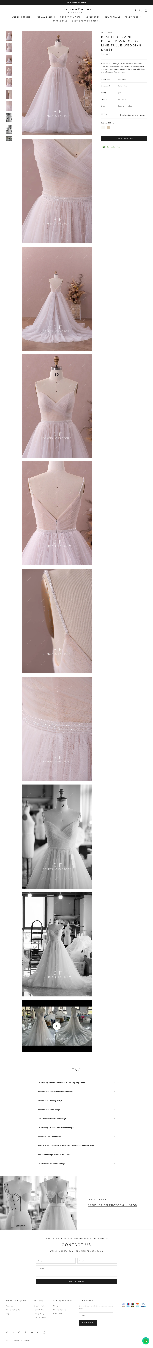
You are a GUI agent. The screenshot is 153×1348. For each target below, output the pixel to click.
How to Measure (59, 1310)
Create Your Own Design (86, 21)
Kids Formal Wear (70, 17)
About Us (9, 1306)
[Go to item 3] (9, 59)
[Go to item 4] (9, 71)
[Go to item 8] (9, 118)
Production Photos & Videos (112, 1205)
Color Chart (57, 1314)
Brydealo (106, 32)
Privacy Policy (39, 1314)
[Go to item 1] (9, 36)
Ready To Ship (133, 17)
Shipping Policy (39, 1306)
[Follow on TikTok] (38, 1332)
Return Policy (39, 1310)
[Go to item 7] (9, 106)
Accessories (93, 17)
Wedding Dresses (22, 17)
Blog (7, 1314)
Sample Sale (60, 21)
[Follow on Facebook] (7, 1332)
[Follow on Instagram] (19, 1332)
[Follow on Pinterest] (25, 1332)
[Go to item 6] (9, 94)
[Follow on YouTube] (32, 1332)
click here (130, 115)
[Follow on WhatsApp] (44, 1332)
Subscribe (87, 1323)
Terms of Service (40, 1318)
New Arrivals (112, 17)
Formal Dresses (46, 17)
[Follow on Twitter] (13, 1332)
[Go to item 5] (9, 83)
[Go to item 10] (9, 138)
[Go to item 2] (9, 48)
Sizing (55, 1306)
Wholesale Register (13, 1310)
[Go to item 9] (9, 129)
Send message (76, 1281)
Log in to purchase (124, 138)
